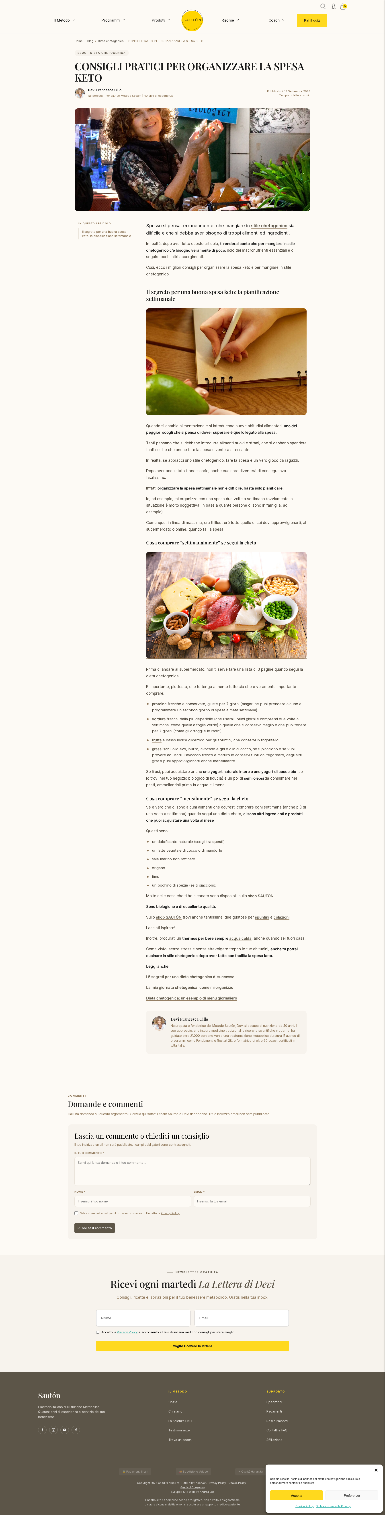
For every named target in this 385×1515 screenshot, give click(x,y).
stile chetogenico (269, 225)
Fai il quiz (312, 20)
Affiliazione (274, 1440)
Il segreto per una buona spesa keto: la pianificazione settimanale (106, 234)
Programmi (110, 20)
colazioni (281, 917)
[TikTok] (76, 1430)
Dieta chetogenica (111, 41)
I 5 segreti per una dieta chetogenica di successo (190, 977)
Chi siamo (175, 1411)
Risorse (227, 20)
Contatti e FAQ (276, 1430)
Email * (199, 1191)
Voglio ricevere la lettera (192, 1345)
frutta (157, 740)
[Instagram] (53, 1430)
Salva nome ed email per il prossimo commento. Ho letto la (130, 1213)
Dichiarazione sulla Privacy (333, 1506)
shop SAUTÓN (261, 896)
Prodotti (158, 20)
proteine (159, 704)
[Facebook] (42, 1430)
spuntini (262, 917)
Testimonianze (179, 1430)
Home (79, 41)
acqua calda (240, 938)
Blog (90, 41)
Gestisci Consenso (192, 1487)
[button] (376, 1470)
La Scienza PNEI (180, 1421)
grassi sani (161, 749)
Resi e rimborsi (277, 1421)
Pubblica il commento (95, 1228)
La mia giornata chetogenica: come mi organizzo (189, 987)
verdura (159, 719)
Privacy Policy (170, 1213)
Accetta (296, 1495)
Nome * (79, 1191)
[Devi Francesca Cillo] (80, 93)
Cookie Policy (304, 1506)
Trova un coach (180, 1440)
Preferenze (352, 1495)
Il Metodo (62, 20)
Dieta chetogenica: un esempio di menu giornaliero (191, 998)
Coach (274, 20)
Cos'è (172, 1402)
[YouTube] (64, 1430)
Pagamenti (274, 1411)
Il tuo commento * (89, 1153)
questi (217, 841)
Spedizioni (274, 1402)
